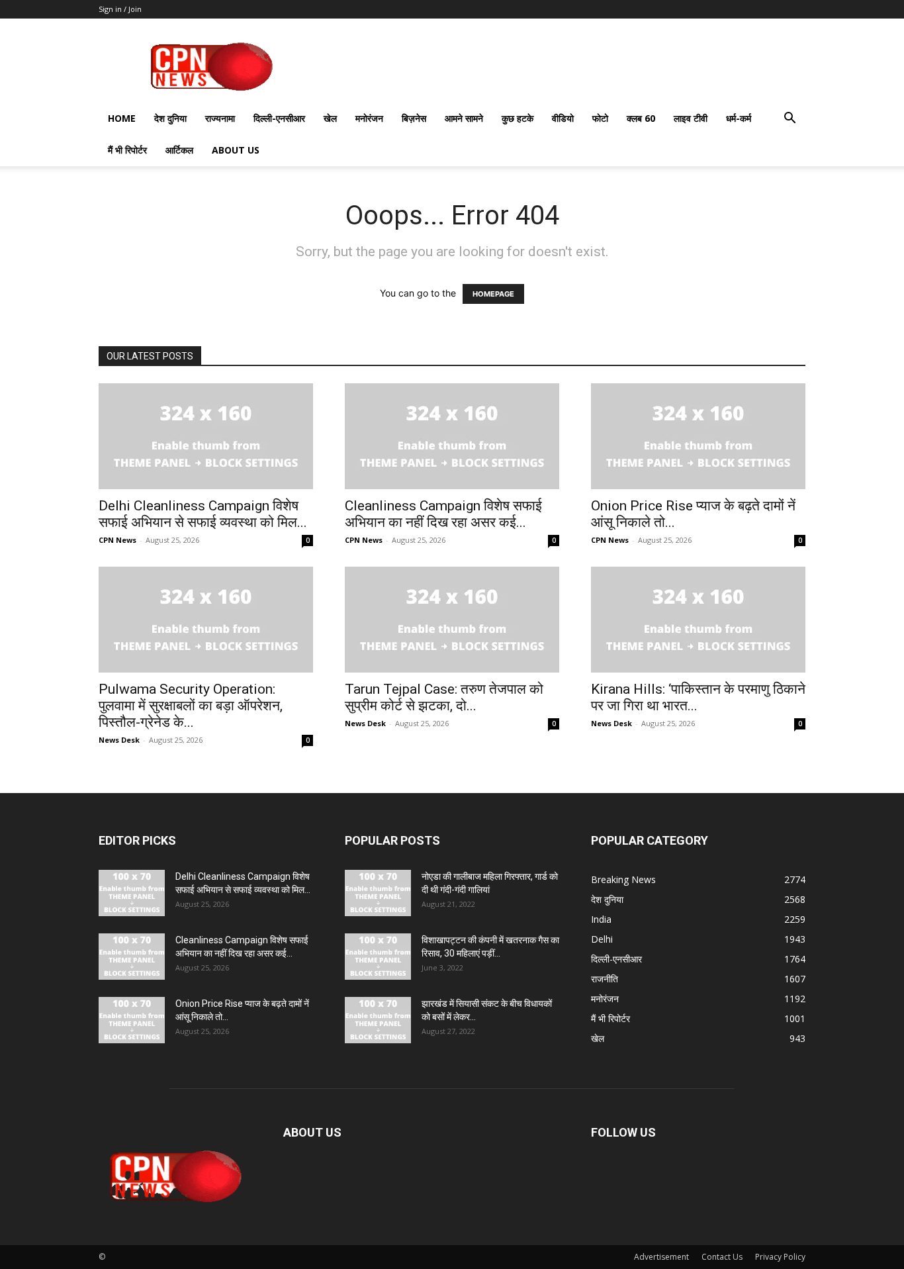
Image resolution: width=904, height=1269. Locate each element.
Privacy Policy (780, 1256)
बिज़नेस (414, 118)
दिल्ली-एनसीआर (279, 118)
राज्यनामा (220, 118)
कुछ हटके (517, 118)
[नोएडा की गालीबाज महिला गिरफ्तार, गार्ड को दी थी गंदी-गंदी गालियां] (378, 893)
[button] (789, 119)
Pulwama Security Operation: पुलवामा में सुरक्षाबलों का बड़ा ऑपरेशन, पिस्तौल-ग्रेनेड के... (191, 705)
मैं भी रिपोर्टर (127, 150)
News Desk (119, 740)
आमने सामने (464, 118)
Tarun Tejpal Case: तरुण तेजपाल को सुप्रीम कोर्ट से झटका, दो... (444, 697)
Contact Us (722, 1256)
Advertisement (661, 1256)
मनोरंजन (369, 118)
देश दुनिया (170, 118)
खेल (330, 118)
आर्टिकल (179, 150)
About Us (235, 150)
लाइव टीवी (690, 118)
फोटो (600, 118)
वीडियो (563, 118)
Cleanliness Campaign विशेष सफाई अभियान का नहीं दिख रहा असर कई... (443, 514)
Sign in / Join (120, 9)
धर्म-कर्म (738, 118)
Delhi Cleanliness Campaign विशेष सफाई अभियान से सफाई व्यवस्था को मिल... (203, 514)
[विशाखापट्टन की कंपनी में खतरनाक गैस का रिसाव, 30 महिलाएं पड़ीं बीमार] (378, 956)
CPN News (117, 540)
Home (122, 118)
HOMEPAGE (493, 294)
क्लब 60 (641, 118)
